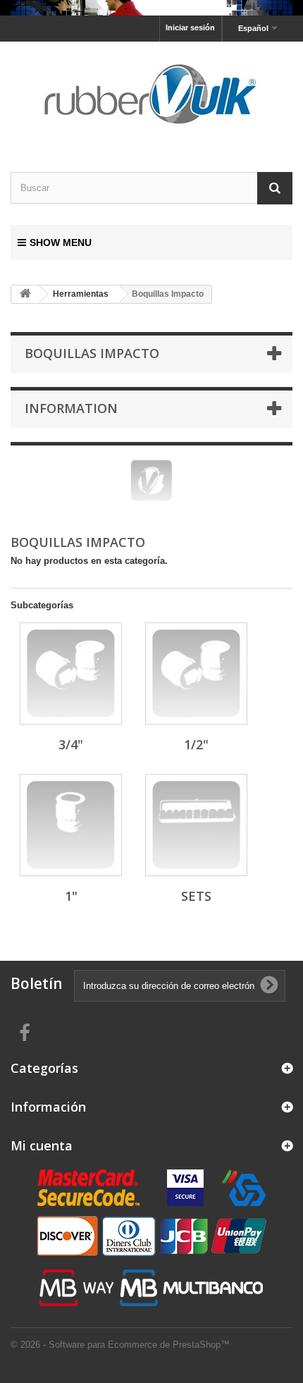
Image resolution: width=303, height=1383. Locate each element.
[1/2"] (196, 673)
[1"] (71, 825)
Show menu (61, 242)
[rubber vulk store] (151, 94)
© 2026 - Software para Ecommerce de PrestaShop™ (120, 1344)
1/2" (196, 744)
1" (71, 895)
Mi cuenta (42, 1145)
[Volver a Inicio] (25, 294)
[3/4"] (71, 673)
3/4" (70, 744)
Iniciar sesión (190, 27)
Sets (196, 895)
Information (71, 408)
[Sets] (196, 825)
